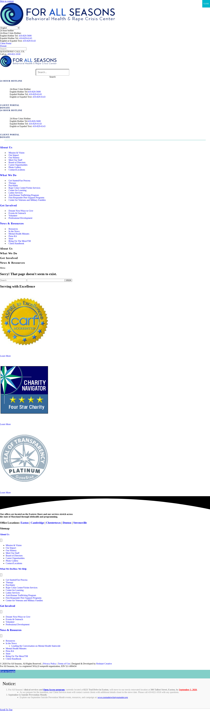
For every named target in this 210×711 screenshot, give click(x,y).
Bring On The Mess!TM (17, 656)
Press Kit (10, 651)
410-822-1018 (13, 54)
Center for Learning (15, 590)
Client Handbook (16, 243)
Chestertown (53, 522)
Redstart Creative (104, 663)
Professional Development (20, 218)
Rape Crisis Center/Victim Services (21, 587)
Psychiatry (10, 585)
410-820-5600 (25, 35)
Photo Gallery (12, 561)
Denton (67, 522)
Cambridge (37, 522)
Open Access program (54, 689)
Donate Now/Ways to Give (18, 617)
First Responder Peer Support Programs (23, 598)
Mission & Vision (14, 545)
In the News (11, 643)
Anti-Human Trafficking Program (21, 595)
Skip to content (7, 1)
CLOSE (206, 4)
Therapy (9, 582)
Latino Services (13, 593)
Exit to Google (7, 671)
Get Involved (7, 605)
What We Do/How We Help (13, 569)
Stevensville (80, 522)
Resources (10, 641)
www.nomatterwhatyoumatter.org (113, 697)
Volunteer (10, 622)
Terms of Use (64, 663)
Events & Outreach (14, 619)
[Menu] (1, 540)
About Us (4, 534)
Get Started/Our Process (19, 180)
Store (8, 653)
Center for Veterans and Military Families (27, 200)
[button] (7, 30)
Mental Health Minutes (19, 234)
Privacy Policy (49, 663)
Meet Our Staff (12, 553)
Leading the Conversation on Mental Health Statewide (35, 646)
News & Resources (10, 630)
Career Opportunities (15, 558)
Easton (24, 522)
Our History (11, 550)
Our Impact (11, 548)
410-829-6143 (25, 38)
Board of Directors (14, 555)
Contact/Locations (17, 169)
